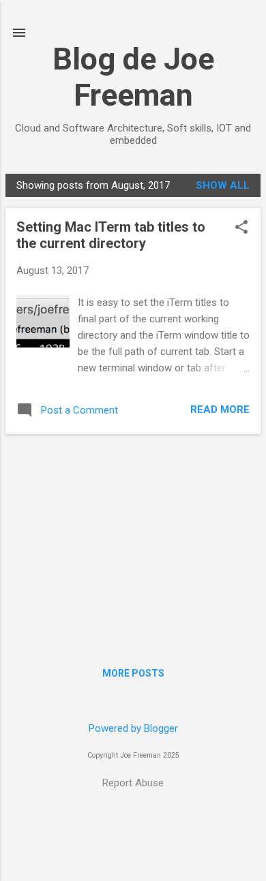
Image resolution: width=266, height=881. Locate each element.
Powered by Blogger (133, 728)
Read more (220, 409)
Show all (223, 185)
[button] (241, 228)
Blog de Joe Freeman (133, 77)
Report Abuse (133, 783)
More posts (133, 673)
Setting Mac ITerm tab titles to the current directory (110, 235)
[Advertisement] (133, 540)
